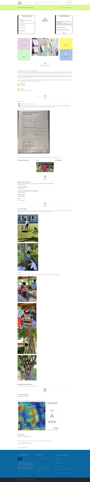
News (38, 463)
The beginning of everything (26, 436)
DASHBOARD (69, 2)
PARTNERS (43, 2)
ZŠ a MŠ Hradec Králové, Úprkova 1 (26, 20)
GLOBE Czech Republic (21, 184)
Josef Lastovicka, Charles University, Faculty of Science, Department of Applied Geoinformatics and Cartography (36, 183)
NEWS (64, 2)
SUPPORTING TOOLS (56, 2)
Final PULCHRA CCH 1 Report (22, 447)
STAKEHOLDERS (36, 2)
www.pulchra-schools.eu (21, 470)
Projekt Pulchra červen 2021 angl (23, 396)
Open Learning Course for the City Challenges (43, 466)
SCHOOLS (29, 2)
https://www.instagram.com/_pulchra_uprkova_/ (25, 443)
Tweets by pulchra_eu (58, 466)
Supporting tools (39, 471)
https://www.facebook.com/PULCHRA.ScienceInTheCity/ (64, 472)
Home (61, 7)
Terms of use (57, 457)
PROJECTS (48, 2)
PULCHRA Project (26, 479)
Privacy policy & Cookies (59, 459)
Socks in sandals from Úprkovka (41, 458)
